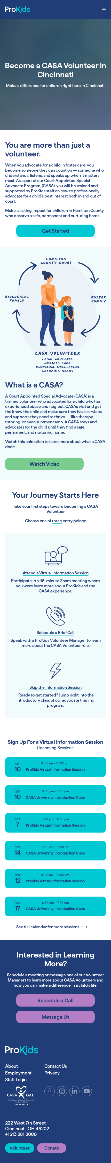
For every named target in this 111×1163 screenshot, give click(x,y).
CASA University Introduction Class (55, 797)
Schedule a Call (55, 1000)
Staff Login (16, 1079)
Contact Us (55, 1066)
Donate (51, 1147)
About (11, 1066)
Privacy (52, 1072)
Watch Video (44, 464)
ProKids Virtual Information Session (55, 770)
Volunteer (20, 1147)
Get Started (55, 231)
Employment (18, 1072)
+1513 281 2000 (21, 1134)
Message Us (55, 1017)
